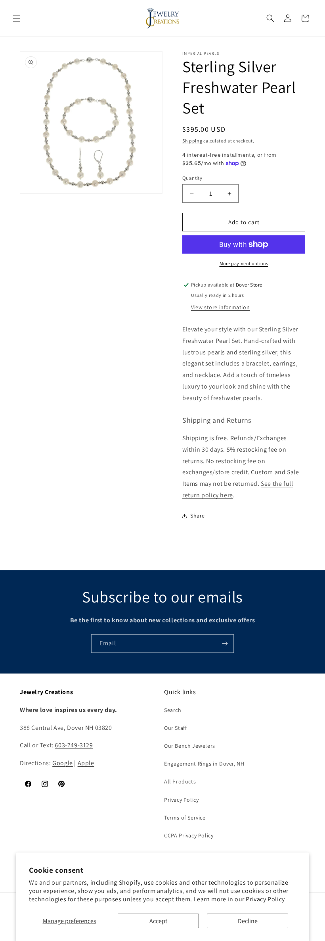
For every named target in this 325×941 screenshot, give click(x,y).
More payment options (244, 263)
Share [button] (197, 515)
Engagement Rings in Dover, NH (204, 763)
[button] (16, 18)
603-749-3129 (74, 745)
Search (173, 710)
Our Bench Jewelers (189, 745)
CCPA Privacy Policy (188, 835)
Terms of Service (185, 817)
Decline (248, 921)
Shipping (192, 141)
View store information (220, 307)
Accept (158, 921)
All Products (180, 781)
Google (62, 763)
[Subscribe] (224, 643)
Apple (86, 763)
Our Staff (175, 727)
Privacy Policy (265, 899)
